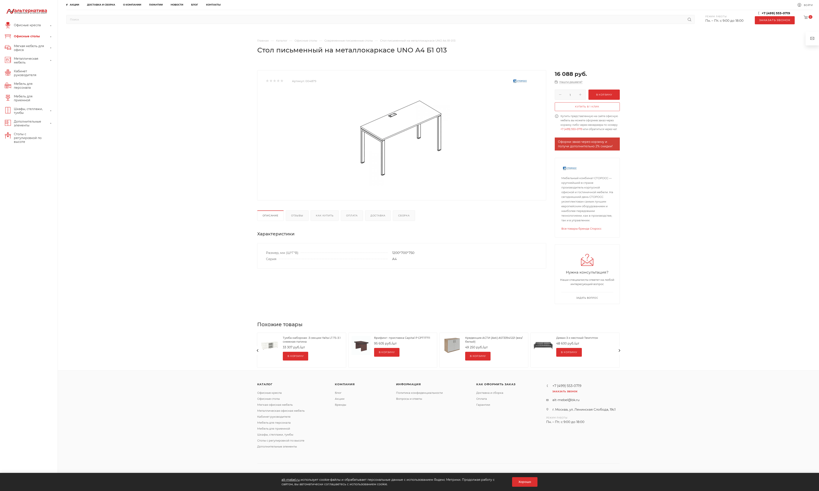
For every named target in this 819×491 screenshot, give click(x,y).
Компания (345, 384)
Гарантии (483, 404)
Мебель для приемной (273, 428)
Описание (270, 215)
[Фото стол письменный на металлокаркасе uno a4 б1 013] (402, 138)
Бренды (340, 404)
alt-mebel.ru (291, 480)
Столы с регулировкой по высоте (280, 440)
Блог (338, 392)
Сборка (404, 215)
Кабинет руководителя (273, 416)
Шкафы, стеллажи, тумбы (275, 434)
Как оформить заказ (496, 384)
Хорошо (524, 482)
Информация (408, 384)
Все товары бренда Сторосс (581, 228)
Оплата (352, 215)
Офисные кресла (269, 392)
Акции (339, 398)
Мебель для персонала (274, 422)
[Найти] (689, 19)
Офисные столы (268, 398)
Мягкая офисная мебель (275, 404)
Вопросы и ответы (409, 398)
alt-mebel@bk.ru (565, 400)
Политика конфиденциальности (419, 392)
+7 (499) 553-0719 (776, 13)
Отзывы (297, 215)
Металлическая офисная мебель (281, 410)
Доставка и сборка (489, 392)
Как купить (324, 215)
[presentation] (257, 350)
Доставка (377, 215)
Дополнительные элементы (277, 446)
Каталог (265, 384)
